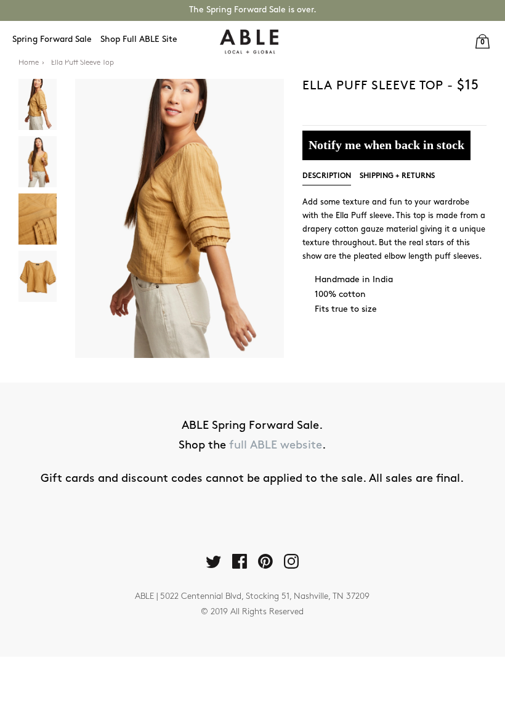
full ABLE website (275, 446)
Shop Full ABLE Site (138, 39)
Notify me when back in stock (386, 145)
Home (28, 63)
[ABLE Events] (249, 42)
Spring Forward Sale (52, 39)
